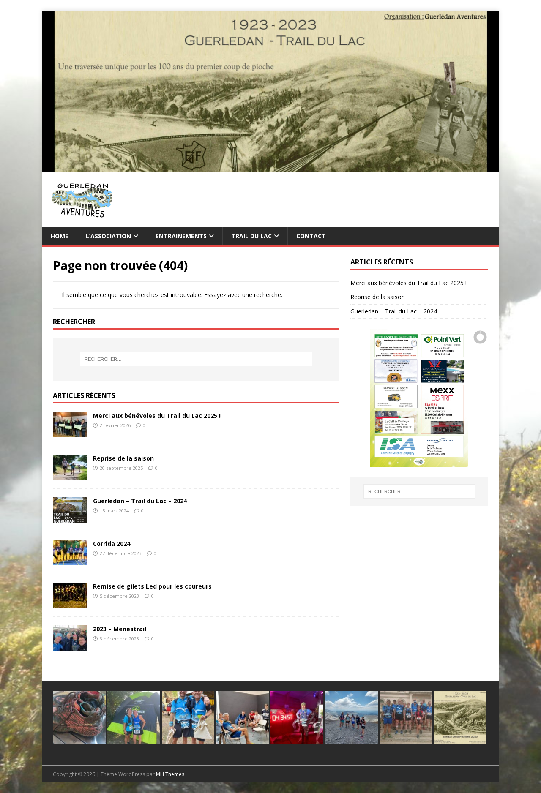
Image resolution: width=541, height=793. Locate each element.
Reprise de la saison (123, 458)
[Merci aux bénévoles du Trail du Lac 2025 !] (70, 432)
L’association (108, 236)
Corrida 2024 (111, 544)
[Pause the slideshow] (462, 398)
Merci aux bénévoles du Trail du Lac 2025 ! (157, 415)
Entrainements (181, 236)
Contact (311, 236)
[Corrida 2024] (70, 560)
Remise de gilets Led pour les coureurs (152, 586)
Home (59, 236)
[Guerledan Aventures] (270, 167)
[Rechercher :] (196, 359)
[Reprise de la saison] (70, 475)
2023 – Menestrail (119, 629)
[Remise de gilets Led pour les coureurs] (70, 603)
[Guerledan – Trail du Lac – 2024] (70, 518)
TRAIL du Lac (251, 236)
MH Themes (170, 774)
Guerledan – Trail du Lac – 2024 (140, 501)
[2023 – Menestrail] (70, 646)
